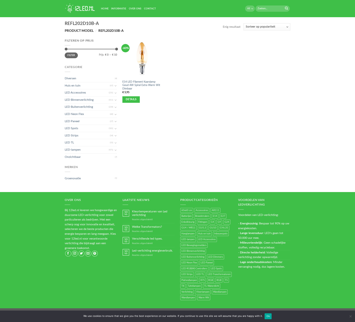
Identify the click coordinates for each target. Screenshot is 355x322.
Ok (268, 316)
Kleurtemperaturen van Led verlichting (149, 213)
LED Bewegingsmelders (194, 245)
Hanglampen (188, 234)
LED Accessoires (75, 92)
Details (131, 99)
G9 (219, 222)
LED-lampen (73, 149)
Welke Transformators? (147, 226)
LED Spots (71, 128)
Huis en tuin (72, 85)
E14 (215, 216)
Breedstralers (202, 216)
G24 (226, 222)
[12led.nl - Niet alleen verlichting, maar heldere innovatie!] (80, 8)
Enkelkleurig (188, 222)
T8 (182, 286)
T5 (226, 280)
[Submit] (286, 9)
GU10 (213, 228)
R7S (202, 280)
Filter (71, 55)
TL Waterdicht (211, 286)
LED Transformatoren (219, 274)
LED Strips (71, 135)
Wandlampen (219, 292)
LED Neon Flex (74, 114)
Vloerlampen (202, 292)
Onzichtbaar (73, 156)
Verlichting (187, 292)
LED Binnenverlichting (79, 99)
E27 (223, 216)
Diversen (70, 78)
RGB (210, 280)
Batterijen (186, 216)
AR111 (215, 210)
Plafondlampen (189, 280)
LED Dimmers (215, 257)
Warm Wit (203, 297)
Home (105, 9)
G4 (212, 222)
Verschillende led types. (147, 238)
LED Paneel (72, 121)
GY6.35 (224, 228)
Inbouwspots (221, 234)
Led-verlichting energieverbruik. (152, 250)
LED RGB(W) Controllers (194, 268)
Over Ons (135, 9)
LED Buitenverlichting (79, 106)
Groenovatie (73, 178)
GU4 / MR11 (188, 228)
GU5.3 (202, 228)
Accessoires (202, 210)
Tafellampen (194, 286)
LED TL (69, 142)
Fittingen (202, 222)
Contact (150, 9)
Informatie (118, 9)
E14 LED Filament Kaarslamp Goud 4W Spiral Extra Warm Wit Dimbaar (141, 85)
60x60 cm (186, 210)
